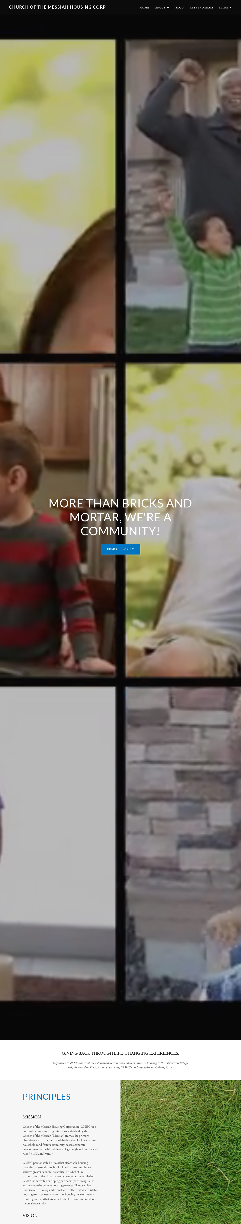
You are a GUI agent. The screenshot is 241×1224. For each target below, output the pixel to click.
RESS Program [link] (201, 7)
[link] (63, 8)
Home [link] (144, 7)
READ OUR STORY (120, 549)
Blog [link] (179, 7)
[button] (162, 7)
